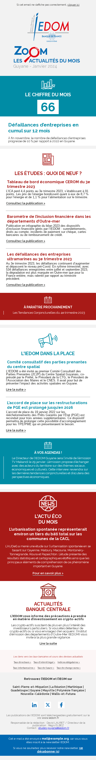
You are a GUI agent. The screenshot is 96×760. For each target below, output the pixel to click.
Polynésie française (70, 690)
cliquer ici (73, 4)
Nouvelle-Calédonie (35, 694)
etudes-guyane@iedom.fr (53, 728)
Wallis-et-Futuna (63, 694)
